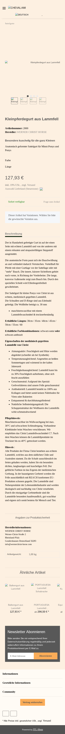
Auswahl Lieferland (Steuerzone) (22, 188)
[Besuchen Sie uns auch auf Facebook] (6, 713)
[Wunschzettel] (42, 14)
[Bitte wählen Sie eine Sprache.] (23, 15)
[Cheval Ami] (17, 8)
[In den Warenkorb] (7, 33)
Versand (31, 185)
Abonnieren (45, 656)
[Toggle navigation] (4, 7)
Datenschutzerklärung (19, 641)
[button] (63, 8)
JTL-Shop (38, 729)
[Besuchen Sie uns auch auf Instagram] (13, 713)
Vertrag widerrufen (32, 702)
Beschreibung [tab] (13, 233)
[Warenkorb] (47, 14)
